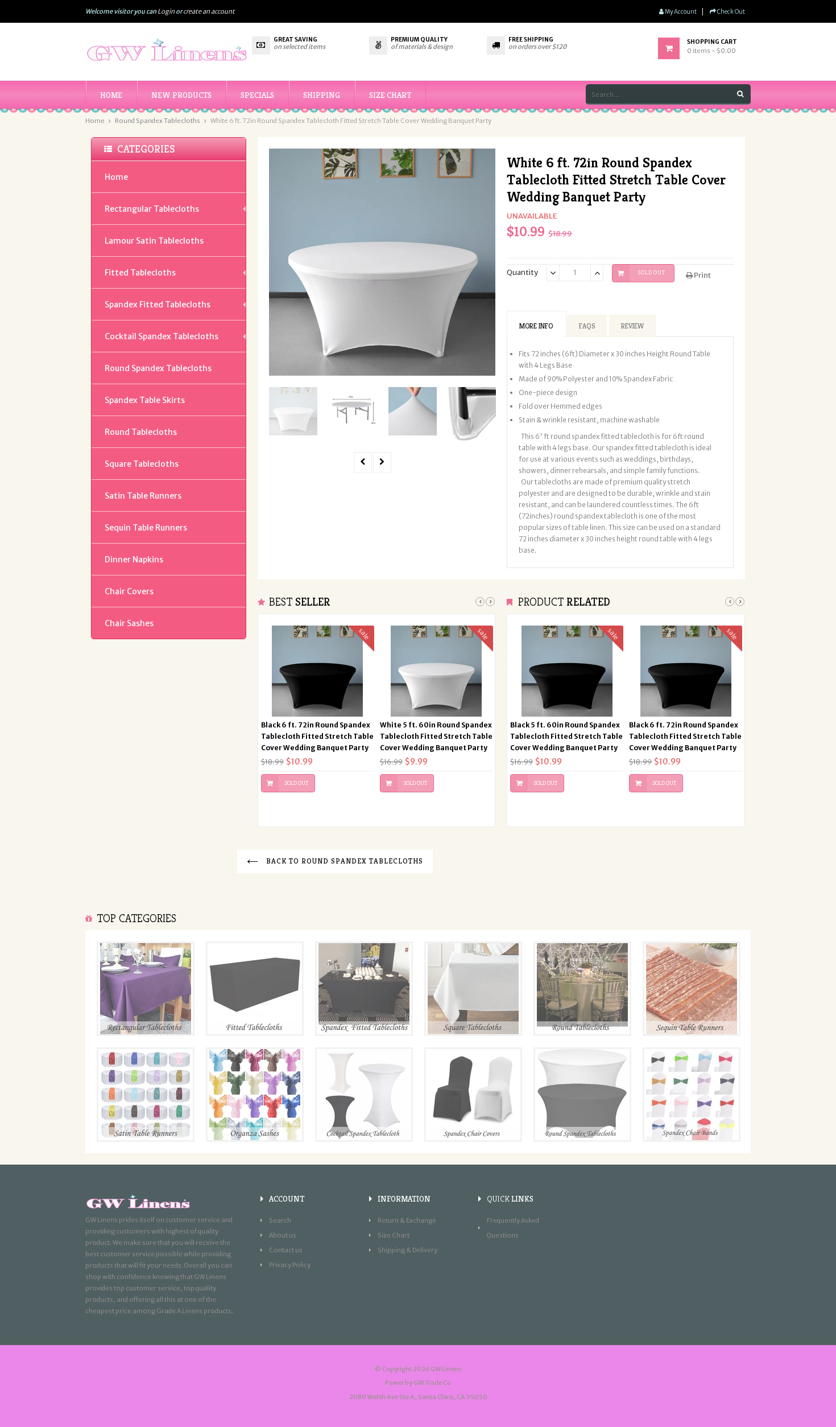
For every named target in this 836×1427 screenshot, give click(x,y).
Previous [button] (480, 601)
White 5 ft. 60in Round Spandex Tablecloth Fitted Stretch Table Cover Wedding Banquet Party (436, 736)
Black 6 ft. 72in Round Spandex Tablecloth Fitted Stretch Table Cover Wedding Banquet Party (317, 736)
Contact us (286, 1250)
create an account (209, 11)
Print (702, 275)
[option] (293, 411)
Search (280, 1220)
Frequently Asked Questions (513, 1227)
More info (536, 326)
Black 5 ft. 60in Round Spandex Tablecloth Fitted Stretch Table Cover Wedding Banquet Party (566, 736)
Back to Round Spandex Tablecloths (343, 861)
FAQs (587, 326)
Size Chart (393, 1235)
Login (166, 11)
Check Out (730, 11)
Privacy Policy (290, 1265)
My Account (680, 11)
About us (282, 1235)
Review (632, 326)
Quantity (522, 272)
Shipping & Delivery (407, 1250)
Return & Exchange (407, 1220)
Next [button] (490, 601)
